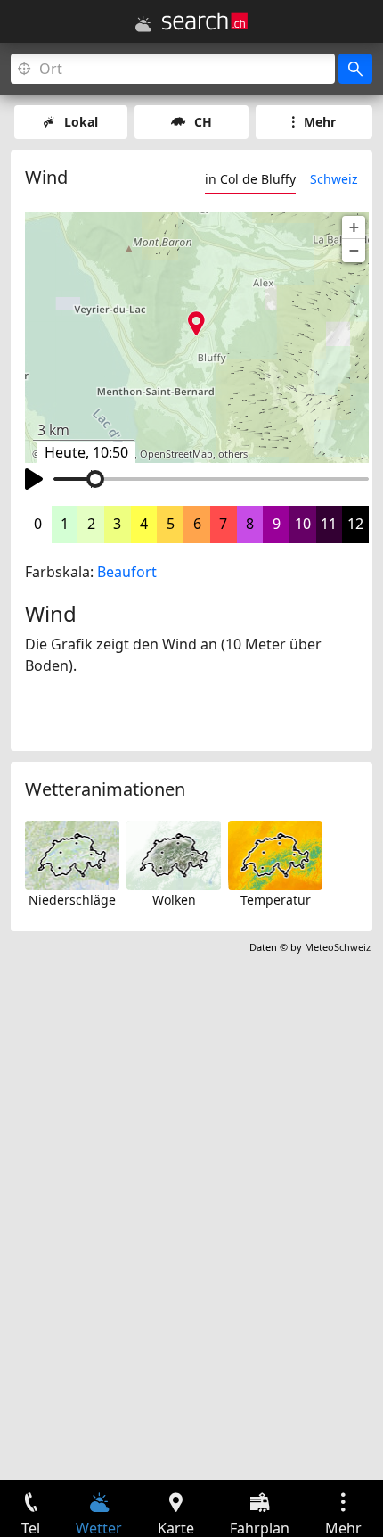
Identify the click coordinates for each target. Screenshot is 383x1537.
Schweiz (334, 178)
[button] (353, 227)
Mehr (320, 121)
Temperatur (275, 899)
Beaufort (127, 572)
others (233, 454)
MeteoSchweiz (338, 947)
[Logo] (205, 21)
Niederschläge (72, 899)
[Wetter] (143, 24)
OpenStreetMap (176, 454)
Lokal (81, 121)
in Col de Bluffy (250, 178)
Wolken (174, 899)
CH (203, 121)
